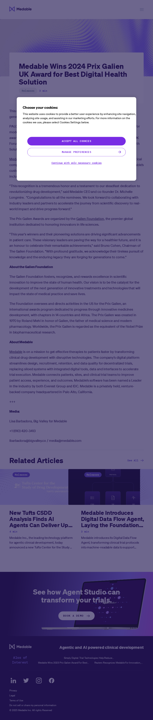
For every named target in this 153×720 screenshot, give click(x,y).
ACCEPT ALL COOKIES (76, 141)
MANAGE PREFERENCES (76, 152)
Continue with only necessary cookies (76, 162)
